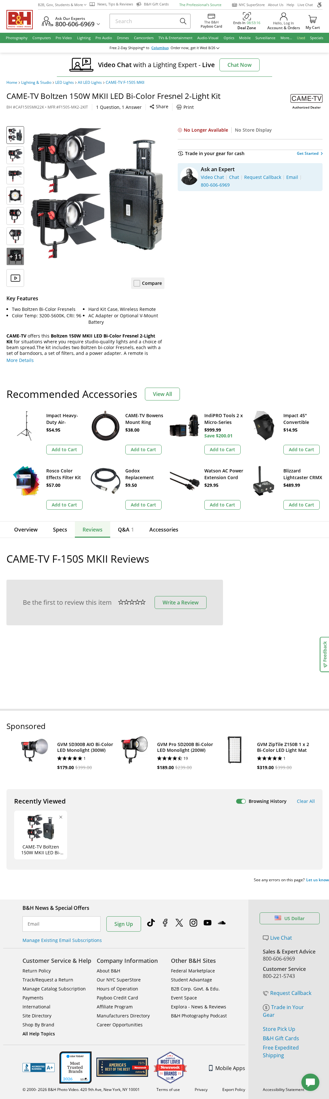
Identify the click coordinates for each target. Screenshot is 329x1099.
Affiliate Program (115, 1007)
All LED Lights (90, 82)
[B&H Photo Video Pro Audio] (22, 19)
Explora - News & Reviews (198, 1007)
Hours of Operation (117, 989)
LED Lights (64, 82)
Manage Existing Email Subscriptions (62, 940)
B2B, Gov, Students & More (60, 4)
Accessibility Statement (283, 1089)
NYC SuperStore (252, 4)
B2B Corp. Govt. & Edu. (195, 989)
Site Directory (36, 1016)
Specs (60, 529)
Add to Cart (64, 449)
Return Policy (36, 971)
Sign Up (123, 924)
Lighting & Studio (36, 82)
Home (11, 82)
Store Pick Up (279, 1029)
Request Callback (290, 993)
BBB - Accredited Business (38, 1067)
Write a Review (181, 602)
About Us (275, 4)
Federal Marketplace (193, 971)
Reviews (92, 529)
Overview (26, 529)
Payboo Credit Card (117, 998)
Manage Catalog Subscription (54, 989)
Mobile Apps (230, 1068)
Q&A (126, 529)
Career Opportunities (120, 1025)
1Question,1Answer (119, 107)
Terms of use (168, 1089)
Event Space (184, 998)
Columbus (160, 48)
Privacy (201, 1089)
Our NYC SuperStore (119, 980)
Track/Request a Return (47, 980)
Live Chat (305, 4)
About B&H (108, 971)
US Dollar (294, 918)
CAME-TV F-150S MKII (125, 82)
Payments (32, 998)
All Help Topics (38, 1034)
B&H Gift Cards (281, 1038)
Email (34, 924)
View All (162, 394)
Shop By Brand (38, 1025)
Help (290, 4)
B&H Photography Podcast (199, 1016)
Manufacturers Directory (123, 1016)
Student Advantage (191, 980)
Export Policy (233, 1089)
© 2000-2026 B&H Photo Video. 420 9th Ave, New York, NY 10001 (81, 1089)
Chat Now (239, 64)
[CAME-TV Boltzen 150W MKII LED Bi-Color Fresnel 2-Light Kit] (97, 193)
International (36, 1007)
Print (188, 107)
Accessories (163, 529)
